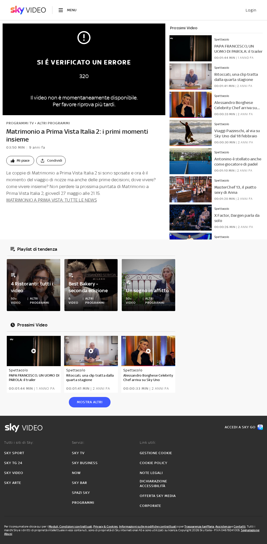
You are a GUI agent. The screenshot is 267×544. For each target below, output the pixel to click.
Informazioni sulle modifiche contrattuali (148, 526)
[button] (20, 160)
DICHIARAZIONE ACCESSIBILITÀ (153, 483)
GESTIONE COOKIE (156, 453)
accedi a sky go (240, 427)
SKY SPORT (14, 453)
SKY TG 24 (13, 463)
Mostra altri (89, 402)
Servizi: (78, 442)
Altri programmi (53, 123)
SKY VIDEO (13, 473)
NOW (76, 473)
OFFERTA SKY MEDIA (158, 496)
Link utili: (148, 442)
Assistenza (223, 526)
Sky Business (85, 463)
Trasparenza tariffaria (199, 526)
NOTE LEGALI (151, 473)
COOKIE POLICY (153, 463)
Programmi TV (20, 123)
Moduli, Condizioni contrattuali (70, 526)
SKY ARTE (12, 483)
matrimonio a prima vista (41, 216)
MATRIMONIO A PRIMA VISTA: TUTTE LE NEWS (51, 200)
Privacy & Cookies (105, 526)
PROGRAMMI (83, 503)
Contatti (240, 526)
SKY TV (78, 453)
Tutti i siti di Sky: (19, 442)
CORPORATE (150, 506)
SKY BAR (79, 483)
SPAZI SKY (81, 493)
